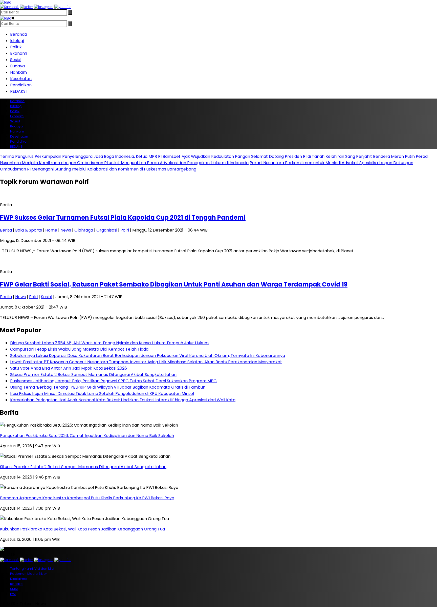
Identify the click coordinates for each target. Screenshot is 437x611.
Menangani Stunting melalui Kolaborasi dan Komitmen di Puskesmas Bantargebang (114, 169)
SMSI (14, 588)
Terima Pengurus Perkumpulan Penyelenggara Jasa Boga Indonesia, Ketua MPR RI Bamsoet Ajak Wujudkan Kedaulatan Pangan (125, 156)
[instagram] (43, 7)
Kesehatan (21, 79)
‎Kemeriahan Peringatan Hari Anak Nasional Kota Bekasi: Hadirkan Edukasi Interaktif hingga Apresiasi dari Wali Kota (122, 400)
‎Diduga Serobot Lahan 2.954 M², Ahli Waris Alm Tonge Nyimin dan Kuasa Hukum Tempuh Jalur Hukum (109, 343)
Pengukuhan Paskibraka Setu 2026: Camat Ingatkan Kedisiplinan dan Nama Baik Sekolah (87, 435)
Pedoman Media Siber (28, 573)
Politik (16, 47)
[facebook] (9, 7)
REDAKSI (18, 91)
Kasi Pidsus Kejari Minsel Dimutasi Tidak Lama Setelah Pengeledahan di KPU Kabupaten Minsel (102, 393)
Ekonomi (18, 53)
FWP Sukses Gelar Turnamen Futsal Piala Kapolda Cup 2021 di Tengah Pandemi (123, 217)
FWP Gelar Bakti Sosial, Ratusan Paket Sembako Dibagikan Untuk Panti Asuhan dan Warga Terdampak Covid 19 (173, 284)
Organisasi (106, 230)
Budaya (17, 66)
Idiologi (17, 41)
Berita (6, 230)
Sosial (15, 60)
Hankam (18, 72)
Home (51, 230)
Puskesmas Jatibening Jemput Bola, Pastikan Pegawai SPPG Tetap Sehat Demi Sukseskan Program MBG (113, 381)
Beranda (18, 34)
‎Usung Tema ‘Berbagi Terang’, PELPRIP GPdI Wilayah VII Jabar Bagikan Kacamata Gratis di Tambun (107, 387)
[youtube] (62, 7)
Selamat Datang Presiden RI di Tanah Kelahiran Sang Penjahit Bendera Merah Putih (333, 156)
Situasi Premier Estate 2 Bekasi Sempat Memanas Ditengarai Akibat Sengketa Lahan (93, 374)
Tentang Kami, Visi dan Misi (32, 568)
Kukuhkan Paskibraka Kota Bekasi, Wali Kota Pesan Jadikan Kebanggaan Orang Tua (82, 529)
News (65, 230)
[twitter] (26, 7)
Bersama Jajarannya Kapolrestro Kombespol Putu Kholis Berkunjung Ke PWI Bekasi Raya (87, 498)
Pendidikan (21, 85)
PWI (13, 593)
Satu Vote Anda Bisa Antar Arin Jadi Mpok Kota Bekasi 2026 (68, 368)
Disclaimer (19, 578)
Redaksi (16, 583)
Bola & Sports (28, 230)
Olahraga (83, 230)
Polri (124, 230)
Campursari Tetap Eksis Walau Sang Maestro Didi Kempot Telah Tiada (79, 349)
